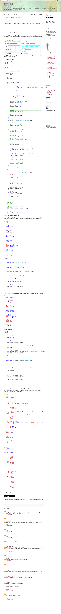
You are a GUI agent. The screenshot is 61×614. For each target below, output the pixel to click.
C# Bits (8, 3)
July (48, 77)
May (48, 79)
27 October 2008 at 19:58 (9, 525)
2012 (47, 47)
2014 (47, 45)
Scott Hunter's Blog (49, 92)
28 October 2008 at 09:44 (9, 537)
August (48, 76)
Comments (48, 103)
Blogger (32, 612)
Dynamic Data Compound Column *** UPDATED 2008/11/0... (52, 68)
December (49, 52)
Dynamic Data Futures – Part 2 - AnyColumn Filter (51, 67)
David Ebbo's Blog (49, 91)
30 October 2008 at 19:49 (9, 544)
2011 (47, 48)
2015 (47, 44)
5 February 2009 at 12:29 (9, 560)
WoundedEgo (8, 521)
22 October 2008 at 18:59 (9, 514)
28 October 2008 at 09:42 (9, 531)
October (49, 54)
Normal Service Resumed (50, 75)
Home (24, 602)
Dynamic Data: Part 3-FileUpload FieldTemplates (51, 62)
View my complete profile (49, 15)
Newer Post (5, 602)
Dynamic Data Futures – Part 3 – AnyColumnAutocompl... (51, 63)
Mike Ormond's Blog (49, 94)
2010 (47, 49)
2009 (47, 50)
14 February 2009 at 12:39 (9, 590)
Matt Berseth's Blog (49, 95)
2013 (47, 46)
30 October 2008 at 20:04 (9, 551)
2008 (47, 51)
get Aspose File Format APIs (53, 24)
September (49, 55)
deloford (7, 582)
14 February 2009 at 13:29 (9, 599)
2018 (47, 43)
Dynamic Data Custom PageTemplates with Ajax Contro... (52, 58)
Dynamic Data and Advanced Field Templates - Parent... (51, 60)
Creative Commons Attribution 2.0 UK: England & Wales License (51, 127)
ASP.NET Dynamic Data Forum (50, 89)
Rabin (7, 558)
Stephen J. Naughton (8, 546)
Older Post (42, 602)
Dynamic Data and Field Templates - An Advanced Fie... (51, 65)
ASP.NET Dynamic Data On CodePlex (51, 90)
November (49, 53)
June (48, 78)
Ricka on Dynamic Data (50, 93)
